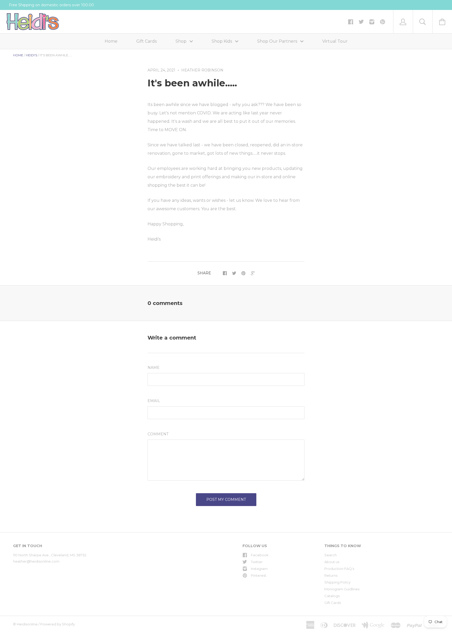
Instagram (259, 569)
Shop (182, 41)
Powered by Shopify (57, 624)
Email (154, 400)
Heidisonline (27, 624)
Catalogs (332, 596)
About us (331, 562)
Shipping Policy (337, 582)
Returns (330, 575)
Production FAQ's (339, 569)
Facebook (260, 555)
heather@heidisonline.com (36, 561)
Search (330, 555)
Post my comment (226, 499)
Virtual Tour (335, 41)
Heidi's (31, 55)
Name (154, 367)
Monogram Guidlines (341, 589)
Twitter (257, 562)
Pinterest (258, 575)
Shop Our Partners (277, 41)
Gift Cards (146, 41)
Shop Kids (222, 41)
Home (111, 41)
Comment (158, 434)
